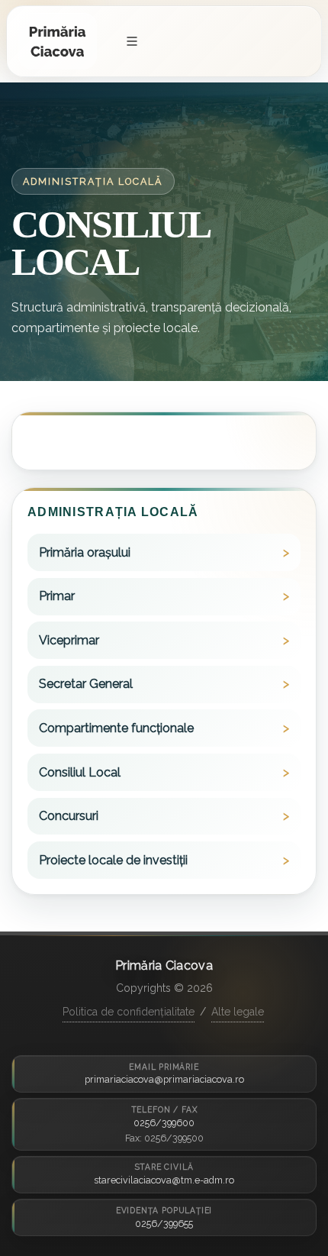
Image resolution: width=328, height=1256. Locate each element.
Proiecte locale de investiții (113, 860)
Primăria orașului (84, 552)
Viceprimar (69, 640)
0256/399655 (164, 1223)
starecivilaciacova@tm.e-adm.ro (164, 1180)
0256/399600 (164, 1122)
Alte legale (237, 1012)
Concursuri (68, 816)
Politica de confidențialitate (129, 1012)
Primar (57, 596)
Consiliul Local (80, 772)
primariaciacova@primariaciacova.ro (164, 1079)
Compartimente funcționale (116, 728)
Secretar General (86, 683)
